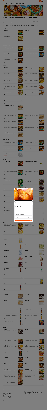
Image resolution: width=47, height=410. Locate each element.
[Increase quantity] (31, 217)
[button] (23, 194)
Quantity (16, 217)
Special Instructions (18, 206)
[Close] (31, 189)
